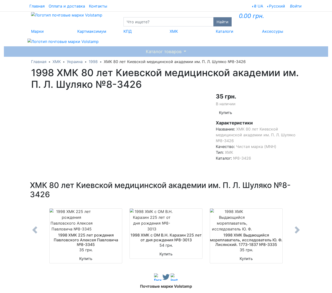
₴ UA (258, 6)
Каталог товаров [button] (164, 51)
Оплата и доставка (67, 6)
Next (297, 233)
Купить (225, 112)
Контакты (98, 6)
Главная (37, 6)
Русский (277, 6)
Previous (34, 233)
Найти (222, 21)
